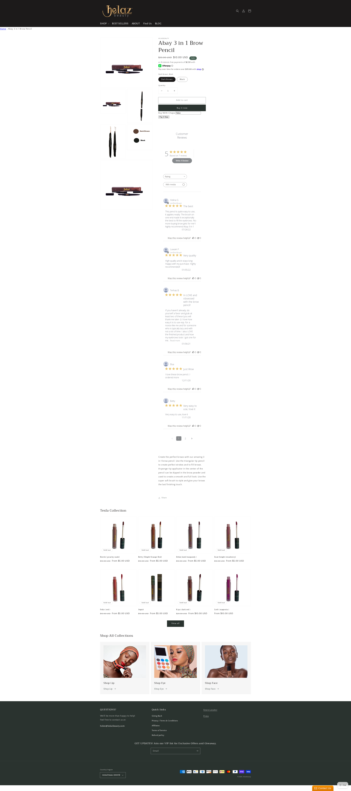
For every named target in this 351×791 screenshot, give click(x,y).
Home (3, 29)
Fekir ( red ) (105, 609)
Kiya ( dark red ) (183, 609)
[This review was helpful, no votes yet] (193, 238)
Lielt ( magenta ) (221, 609)
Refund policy (158, 735)
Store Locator (210, 710)
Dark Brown (167, 79)
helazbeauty (247, 777)
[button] (104, 24)
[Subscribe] (197, 751)
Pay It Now (163, 117)
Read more (175, 340)
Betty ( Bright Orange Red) (150, 557)
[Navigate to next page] (192, 438)
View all (175, 623)
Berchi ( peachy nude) (110, 557)
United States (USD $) (111, 775)
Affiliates (156, 726)
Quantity (161, 85)
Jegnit (141, 609)
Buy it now (182, 108)
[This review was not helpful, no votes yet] (198, 238)
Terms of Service (159, 730)
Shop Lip (108, 689)
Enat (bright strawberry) (225, 557)
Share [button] (164, 498)
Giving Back (157, 716)
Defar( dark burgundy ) (186, 557)
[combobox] (175, 176)
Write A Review (182, 160)
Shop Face (210, 689)
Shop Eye (159, 689)
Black (182, 79)
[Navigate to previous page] (172, 438)
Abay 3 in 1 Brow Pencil (20, 29)
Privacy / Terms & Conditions (165, 721)
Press (206, 716)
